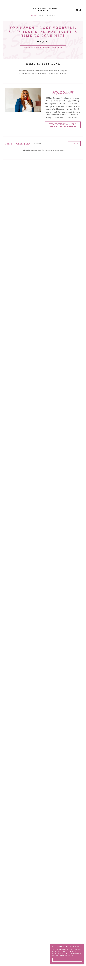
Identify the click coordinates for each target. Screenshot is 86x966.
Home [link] (33, 15)
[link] (43, 10)
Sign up (74, 143)
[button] (77, 9)
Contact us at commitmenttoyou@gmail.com (43, 48)
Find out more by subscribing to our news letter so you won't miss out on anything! (63, 124)
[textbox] (49, 143)
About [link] (42, 15)
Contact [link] (51, 15)
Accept (67, 960)
